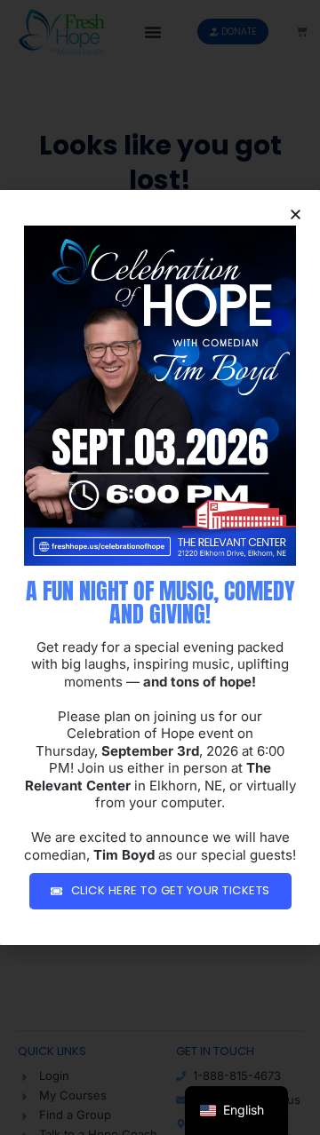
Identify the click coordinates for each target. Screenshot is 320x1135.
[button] (295, 214)
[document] (160, 567)
